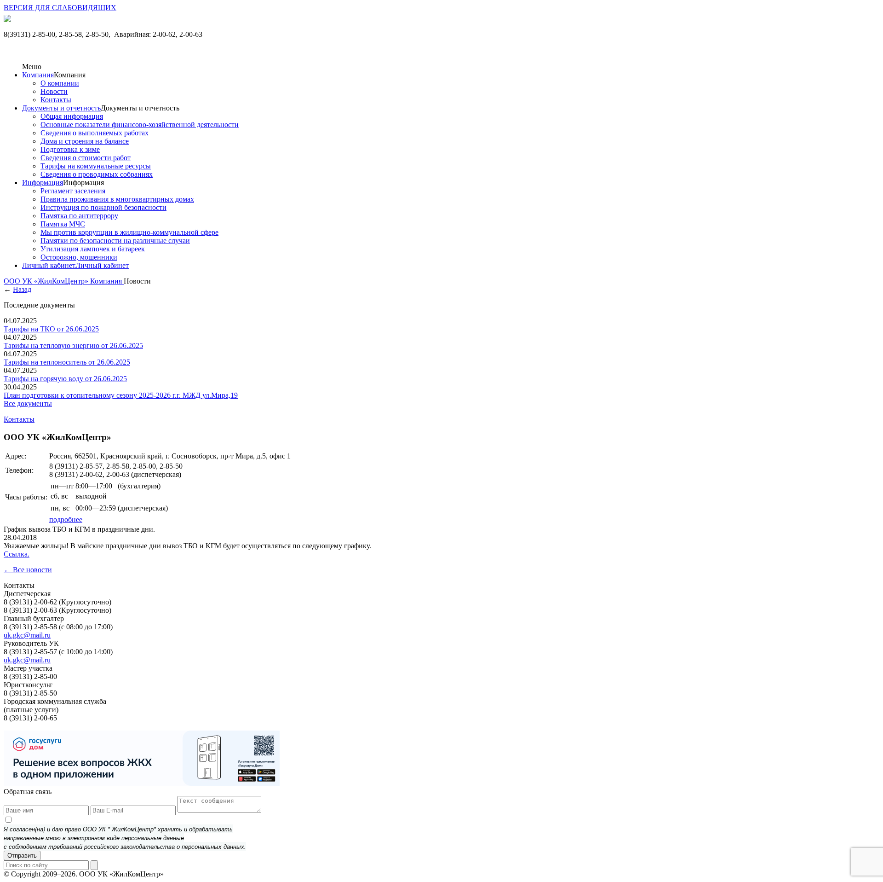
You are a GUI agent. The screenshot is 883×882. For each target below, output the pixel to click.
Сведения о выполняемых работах (94, 133)
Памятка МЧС (62, 224)
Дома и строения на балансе (84, 141)
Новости (54, 91)
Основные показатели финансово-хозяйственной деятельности (139, 124)
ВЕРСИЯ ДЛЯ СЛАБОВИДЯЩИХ (60, 8)
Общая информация (71, 116)
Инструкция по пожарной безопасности (103, 207)
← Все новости (28, 570)
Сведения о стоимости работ (85, 158)
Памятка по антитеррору (79, 216)
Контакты (55, 100)
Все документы (28, 403)
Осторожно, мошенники (78, 257)
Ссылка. (16, 554)
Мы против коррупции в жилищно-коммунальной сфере (129, 232)
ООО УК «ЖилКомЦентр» (47, 281)
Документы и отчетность (61, 108)
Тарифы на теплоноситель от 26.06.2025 (67, 362)
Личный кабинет (48, 265)
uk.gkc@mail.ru (27, 635)
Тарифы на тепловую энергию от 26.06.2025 (73, 345)
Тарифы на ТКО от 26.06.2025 (51, 329)
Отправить (22, 855)
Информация (42, 182)
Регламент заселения (72, 191)
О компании (59, 83)
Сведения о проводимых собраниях (96, 174)
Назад (22, 289)
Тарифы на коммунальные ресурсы (95, 166)
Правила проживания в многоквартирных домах (117, 199)
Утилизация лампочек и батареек (92, 249)
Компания (38, 75)
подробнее (65, 519)
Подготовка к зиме (70, 149)
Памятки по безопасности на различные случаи (115, 240)
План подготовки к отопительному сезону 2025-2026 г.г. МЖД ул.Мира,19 (121, 395)
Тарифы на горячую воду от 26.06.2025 (65, 379)
